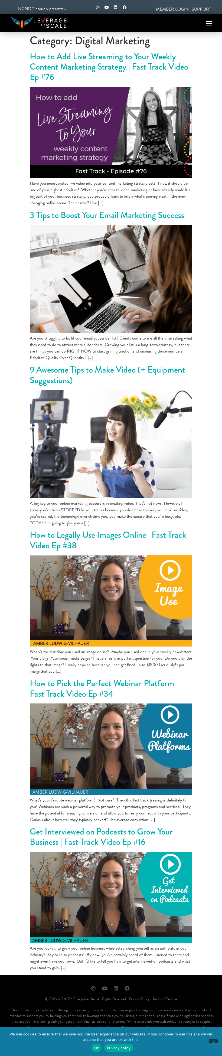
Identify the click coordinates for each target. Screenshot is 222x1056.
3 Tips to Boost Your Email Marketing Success (107, 215)
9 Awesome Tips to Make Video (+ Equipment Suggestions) (107, 374)
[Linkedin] (115, 7)
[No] (213, 1041)
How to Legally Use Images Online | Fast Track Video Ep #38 (108, 540)
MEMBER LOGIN (172, 9)
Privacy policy (119, 1048)
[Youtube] (106, 7)
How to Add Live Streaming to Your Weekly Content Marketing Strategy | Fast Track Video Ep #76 (109, 67)
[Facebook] (124, 7)
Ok (96, 1048)
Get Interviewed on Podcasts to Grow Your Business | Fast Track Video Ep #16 (101, 836)
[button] (209, 23)
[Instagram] (98, 7)
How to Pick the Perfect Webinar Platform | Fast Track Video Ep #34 (104, 688)
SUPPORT (201, 9)
